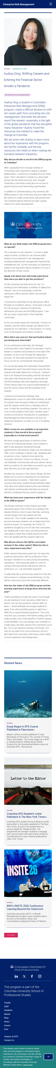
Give (6, 1029)
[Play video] (28, 225)
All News (11, 935)
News (7, 1021)
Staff (6, 1006)
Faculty (7, 1002)
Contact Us (9, 1040)
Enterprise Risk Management (18, 4)
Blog (6, 1018)
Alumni (7, 1014)
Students (8, 1010)
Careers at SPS (11, 1036)
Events (7, 1025)
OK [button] (48, 1057)
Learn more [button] (28, 1065)
